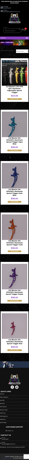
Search (5, 27)
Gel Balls (4, 422)
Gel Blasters (5, 397)
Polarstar (4, 406)
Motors (4, 413)
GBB (3, 400)
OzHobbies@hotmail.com (11, 11)
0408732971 (7, 8)
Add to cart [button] (14, 99)
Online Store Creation (7, 458)
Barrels (3, 419)
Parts (3, 403)
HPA (3, 394)
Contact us (10, 430)
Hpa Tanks (4, 410)
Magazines (5, 416)
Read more (14, 201)
